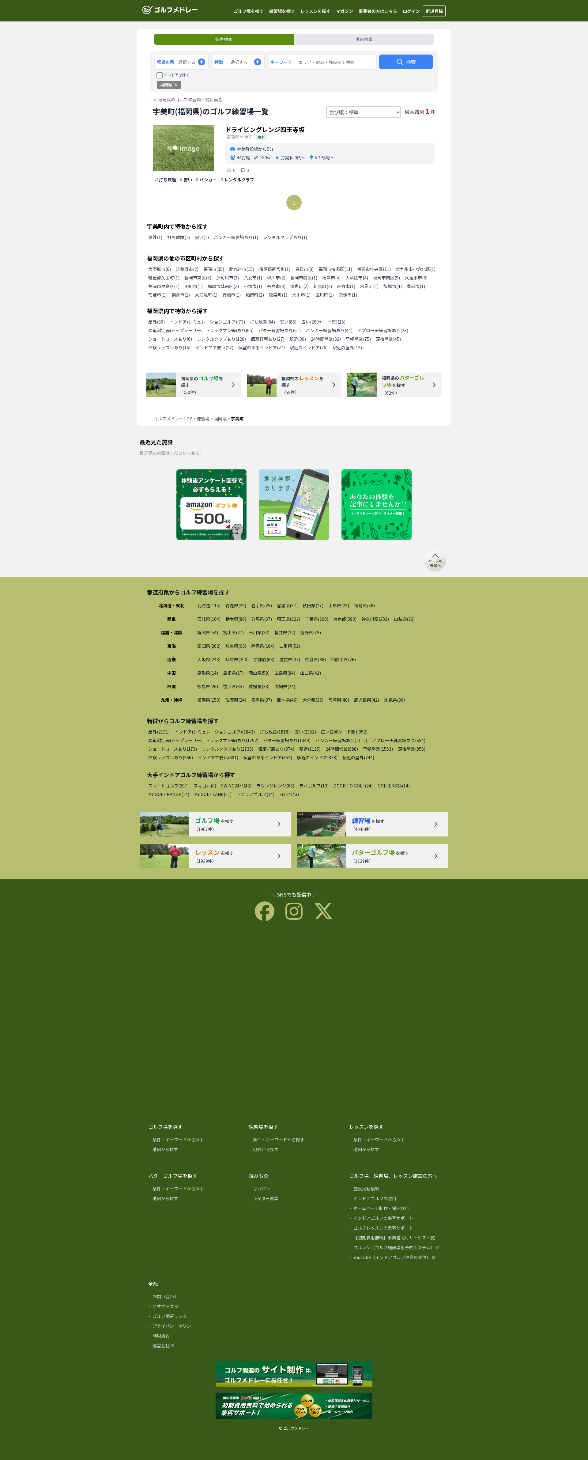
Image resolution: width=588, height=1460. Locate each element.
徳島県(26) (207, 686)
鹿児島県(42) (366, 700)
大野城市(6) (159, 269)
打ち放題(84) (262, 322)
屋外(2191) (159, 732)
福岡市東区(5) (197, 278)
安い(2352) (305, 732)
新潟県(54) (207, 632)
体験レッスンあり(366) (170, 757)
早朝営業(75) (358, 339)
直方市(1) (346, 286)
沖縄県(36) (394, 700)
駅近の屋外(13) (347, 347)
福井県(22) (284, 632)
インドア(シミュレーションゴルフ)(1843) (215, 732)
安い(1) (202, 237)
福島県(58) (364, 605)
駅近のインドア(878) (317, 757)
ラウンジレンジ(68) (275, 786)
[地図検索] (294, 504)
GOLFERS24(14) (394, 786)
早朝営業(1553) (378, 749)
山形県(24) (338, 605)
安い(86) (288, 322)
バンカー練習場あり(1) (236, 237)
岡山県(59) (259, 673)
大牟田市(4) (356, 278)
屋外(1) (155, 237)
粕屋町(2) (255, 295)
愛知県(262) (209, 646)
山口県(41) (310, 673)
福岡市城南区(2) (223, 286)
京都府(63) (264, 659)
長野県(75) (310, 632)
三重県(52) (289, 646)
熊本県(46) (287, 700)
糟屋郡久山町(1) (163, 278)
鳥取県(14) (207, 673)
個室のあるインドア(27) (261, 347)
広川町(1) (324, 295)
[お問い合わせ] (194, 1297)
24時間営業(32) (326, 339)
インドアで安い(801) (218, 757)
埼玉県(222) (288, 619)
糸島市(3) (276, 286)
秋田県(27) (313, 605)
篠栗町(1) (278, 295)
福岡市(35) (213, 269)
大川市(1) (301, 295)
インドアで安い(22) (214, 347)
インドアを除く (177, 74)
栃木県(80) (235, 619)
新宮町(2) (323, 286)
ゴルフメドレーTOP (172, 418)
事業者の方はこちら (378, 11)
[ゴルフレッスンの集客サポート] (395, 1229)
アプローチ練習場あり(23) (382, 330)
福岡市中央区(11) (374, 269)
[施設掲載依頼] (395, 1189)
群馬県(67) (261, 619)
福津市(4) (331, 278)
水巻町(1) (369, 286)
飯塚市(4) (392, 286)
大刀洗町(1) (206, 295)
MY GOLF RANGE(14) (168, 794)
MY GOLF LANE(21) (213, 794)
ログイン (411, 11)
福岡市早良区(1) (163, 286)
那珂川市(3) (227, 278)
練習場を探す (282, 11)
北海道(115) (209, 605)
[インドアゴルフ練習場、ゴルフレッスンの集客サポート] (294, 1406)
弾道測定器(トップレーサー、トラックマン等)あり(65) (201, 330)
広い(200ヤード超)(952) (344, 732)
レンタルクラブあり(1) (285, 237)
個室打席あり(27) (268, 339)
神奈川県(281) (375, 619)
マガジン (344, 11)
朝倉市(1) (181, 295)
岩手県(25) (261, 605)
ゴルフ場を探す (249, 11)
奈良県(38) (315, 659)
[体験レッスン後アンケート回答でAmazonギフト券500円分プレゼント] (211, 504)
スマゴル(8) (205, 786)
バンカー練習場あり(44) (329, 330)
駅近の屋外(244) (358, 757)
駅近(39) (297, 339)
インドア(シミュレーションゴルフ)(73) (207, 322)
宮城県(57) (287, 605)
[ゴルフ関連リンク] (194, 1317)
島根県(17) (233, 673)
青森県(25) (235, 605)
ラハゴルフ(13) (314, 786)
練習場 (203, 418)
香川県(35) (233, 686)
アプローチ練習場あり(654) (398, 740)
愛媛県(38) (259, 686)
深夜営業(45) (388, 339)
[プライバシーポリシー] (194, 1327)
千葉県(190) (316, 619)
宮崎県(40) (338, 700)
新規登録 (434, 11)
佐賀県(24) (235, 700)
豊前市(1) (416, 286)
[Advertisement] (294, 1021)
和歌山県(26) (343, 659)
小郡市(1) (253, 286)
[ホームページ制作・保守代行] (395, 1209)
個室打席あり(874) (276, 749)
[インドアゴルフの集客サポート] (395, 1219)
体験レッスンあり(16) (169, 347)
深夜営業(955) (411, 749)
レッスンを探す (315, 11)
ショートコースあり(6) (170, 339)
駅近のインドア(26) (309, 347)
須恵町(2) (299, 286)
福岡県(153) (209, 700)
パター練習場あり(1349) (287, 740)
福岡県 (220, 418)
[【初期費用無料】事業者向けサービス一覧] (395, 1238)
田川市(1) (193, 286)
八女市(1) (253, 278)
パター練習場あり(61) (279, 330)
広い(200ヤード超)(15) (323, 322)
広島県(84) (284, 673)
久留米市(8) (416, 278)
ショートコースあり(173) (172, 749)
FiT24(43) (289, 794)
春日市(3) (304, 269)
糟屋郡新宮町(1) (274, 269)
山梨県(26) (404, 619)
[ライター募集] (376, 504)
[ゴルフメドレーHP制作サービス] (294, 1374)
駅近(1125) (310, 749)
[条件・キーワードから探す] (194, 1140)
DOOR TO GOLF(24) (353, 786)
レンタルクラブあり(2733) (227, 749)
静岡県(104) (262, 646)
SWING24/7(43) (236, 786)
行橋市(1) (231, 295)
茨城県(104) (209, 619)
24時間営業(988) (342, 749)
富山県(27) (233, 632)
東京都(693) (344, 619)
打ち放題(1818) (275, 732)
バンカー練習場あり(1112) (341, 740)
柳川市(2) (276, 278)
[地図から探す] (194, 1150)
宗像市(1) (348, 295)
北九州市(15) (241, 269)
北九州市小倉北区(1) (415, 269)
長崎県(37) (261, 700)
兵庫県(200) (237, 659)
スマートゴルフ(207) (168, 786)
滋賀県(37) (289, 659)
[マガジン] (294, 1189)
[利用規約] (194, 1337)
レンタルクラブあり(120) (221, 339)
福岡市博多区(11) (335, 269)
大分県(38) (313, 700)
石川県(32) (259, 632)
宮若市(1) (157, 295)
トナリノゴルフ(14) (255, 794)
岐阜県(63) (235, 646)
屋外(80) (156, 322)
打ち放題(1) (178, 237)
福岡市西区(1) (303, 278)
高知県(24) (284, 686)
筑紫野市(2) (187, 269)
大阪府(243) (209, 659)
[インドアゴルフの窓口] (395, 1199)
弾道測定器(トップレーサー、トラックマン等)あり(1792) (203, 740)
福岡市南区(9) (386, 278)
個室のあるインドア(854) (267, 757)
